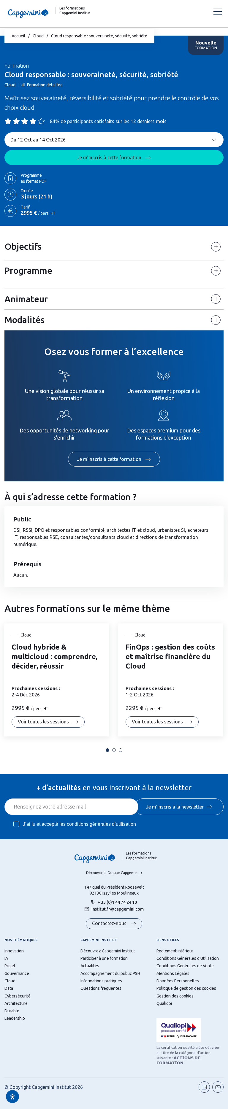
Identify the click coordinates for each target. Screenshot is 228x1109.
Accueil (18, 36)
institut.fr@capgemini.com (117, 909)
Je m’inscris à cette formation (109, 157)
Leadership (14, 1018)
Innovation (14, 951)
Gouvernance (16, 973)
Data (8, 988)
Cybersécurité (17, 996)
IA (6, 958)
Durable (11, 1010)
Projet (9, 965)
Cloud (38, 36)
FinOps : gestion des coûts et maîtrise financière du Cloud (170, 656)
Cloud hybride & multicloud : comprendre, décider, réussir (54, 656)
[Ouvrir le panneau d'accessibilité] (12, 1096)
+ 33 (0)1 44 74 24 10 (117, 902)
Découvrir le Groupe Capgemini (112, 873)
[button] (107, 750)
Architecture (16, 1003)
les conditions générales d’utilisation (97, 824)
